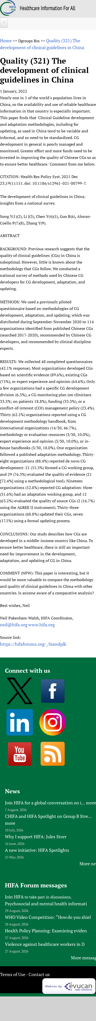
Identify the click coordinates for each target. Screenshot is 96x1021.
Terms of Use (12, 974)
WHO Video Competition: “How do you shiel (48, 917)
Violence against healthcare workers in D (45, 944)
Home (6, 40)
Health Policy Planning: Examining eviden (46, 931)
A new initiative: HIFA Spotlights (37, 850)
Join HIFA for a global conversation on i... (45, 803)
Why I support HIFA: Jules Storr (35, 836)
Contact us (39, 974)
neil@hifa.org (13, 625)
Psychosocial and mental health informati (46, 904)
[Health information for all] (47, 9)
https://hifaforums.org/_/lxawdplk (33, 644)
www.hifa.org (41, 625)
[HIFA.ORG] (8, 14)
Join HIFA (14, 897)
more (10, 823)
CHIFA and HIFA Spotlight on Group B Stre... (48, 816)
